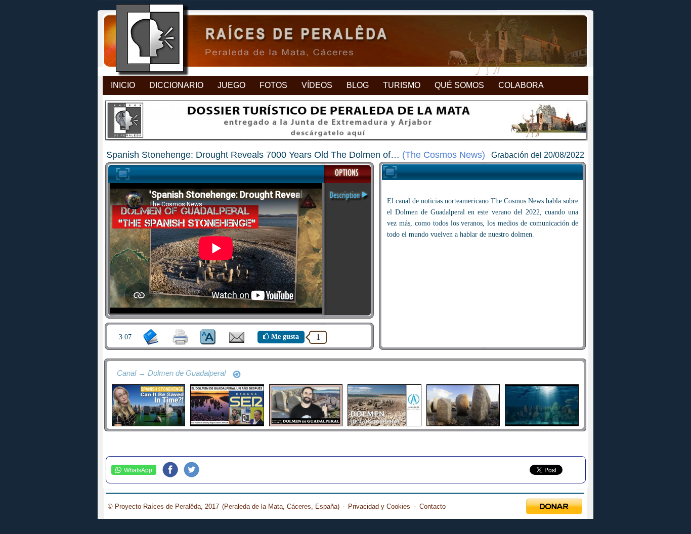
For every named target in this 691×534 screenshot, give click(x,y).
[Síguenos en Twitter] (194, 470)
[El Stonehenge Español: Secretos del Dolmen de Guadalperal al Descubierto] (305, 405)
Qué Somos (459, 85)
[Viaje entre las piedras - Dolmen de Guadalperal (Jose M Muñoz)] (463, 405)
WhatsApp (138, 470)
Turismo (401, 85)
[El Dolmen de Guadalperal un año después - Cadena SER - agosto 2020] (227, 405)
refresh (237, 374)
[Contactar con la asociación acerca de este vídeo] (237, 340)
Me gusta (284, 336)
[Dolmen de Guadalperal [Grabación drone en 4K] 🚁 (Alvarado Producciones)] (384, 405)
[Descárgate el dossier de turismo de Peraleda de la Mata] (345, 123)
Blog (358, 85)
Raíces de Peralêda (336, 41)
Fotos (273, 85)
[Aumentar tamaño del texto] (208, 337)
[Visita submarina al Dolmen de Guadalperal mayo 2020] (541, 405)
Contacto (432, 506)
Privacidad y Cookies (379, 506)
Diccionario (176, 85)
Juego (231, 85)
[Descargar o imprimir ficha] (180, 337)
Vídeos (316, 85)
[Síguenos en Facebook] (173, 470)
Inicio (123, 85)
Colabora (521, 85)
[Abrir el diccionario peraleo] (151, 337)
